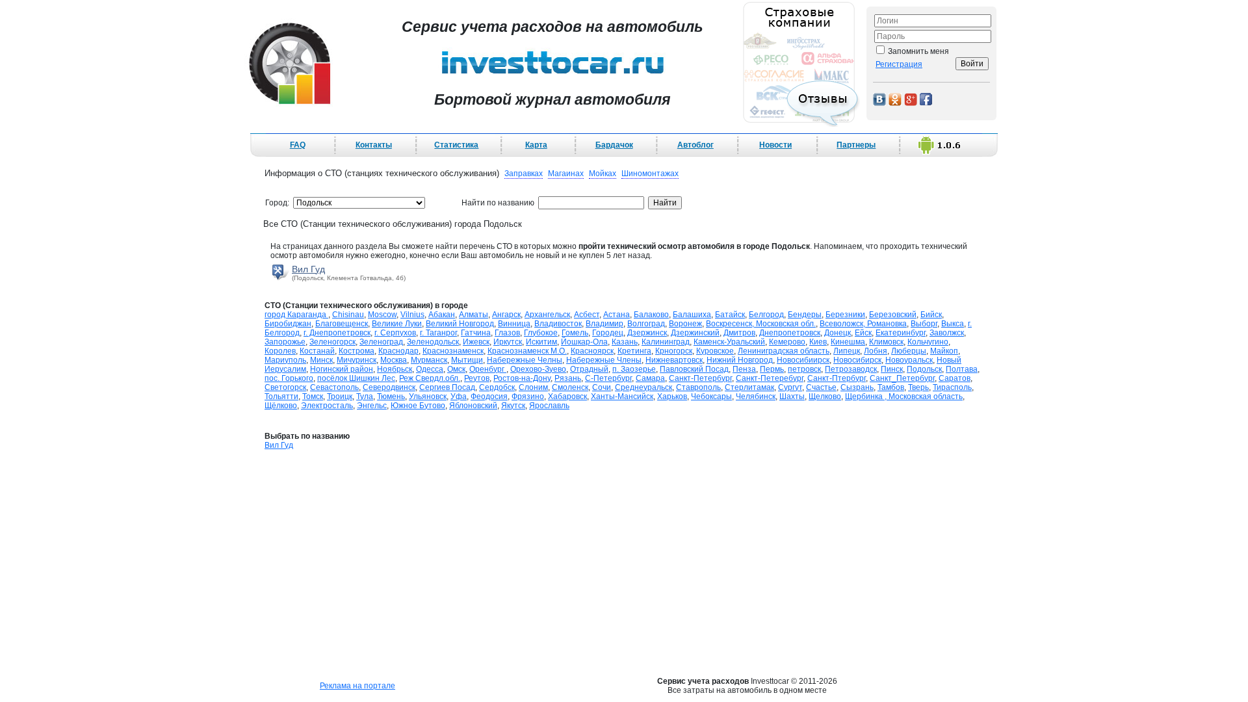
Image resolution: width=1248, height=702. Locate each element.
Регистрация (899, 64)
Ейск (863, 332)
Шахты (792, 396)
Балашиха (692, 314)
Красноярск (592, 351)
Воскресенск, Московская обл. (761, 323)
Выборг (924, 323)
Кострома (356, 351)
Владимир (604, 323)
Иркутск (507, 341)
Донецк (837, 332)
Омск (456, 369)
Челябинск (755, 396)
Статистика (456, 145)
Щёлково (281, 405)
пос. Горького (289, 378)
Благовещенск (341, 323)
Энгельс (372, 405)
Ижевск (476, 341)
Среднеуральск (643, 387)
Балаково (651, 314)
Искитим (541, 341)
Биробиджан (288, 323)
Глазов (507, 332)
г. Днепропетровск (337, 332)
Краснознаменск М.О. (527, 351)
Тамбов (891, 387)
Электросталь (327, 405)
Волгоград (646, 323)
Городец (607, 332)
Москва (393, 360)
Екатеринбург (901, 332)
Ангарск (506, 314)
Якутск (513, 405)
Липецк (846, 351)
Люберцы (908, 351)
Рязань (567, 378)
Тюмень (391, 396)
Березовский (892, 314)
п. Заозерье (634, 369)
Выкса (952, 323)
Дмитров (739, 332)
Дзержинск (647, 332)
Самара (650, 378)
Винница (514, 323)
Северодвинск (389, 387)
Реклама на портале (357, 685)
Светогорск (285, 387)
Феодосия (489, 396)
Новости (775, 145)
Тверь (918, 387)
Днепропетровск (789, 332)
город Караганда (296, 314)
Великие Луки (397, 323)
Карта (536, 145)
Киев (818, 341)
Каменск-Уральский (729, 341)
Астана (616, 314)
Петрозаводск (851, 369)
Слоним (533, 387)
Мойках (602, 173)
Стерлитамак (749, 387)
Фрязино (528, 396)
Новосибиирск (803, 360)
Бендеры (805, 314)
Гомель (575, 332)
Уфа (458, 396)
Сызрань (857, 387)
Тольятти (281, 396)
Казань (625, 341)
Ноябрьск (394, 369)
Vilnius (412, 314)
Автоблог (695, 145)
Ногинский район (341, 369)
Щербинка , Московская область (904, 396)
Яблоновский (473, 405)
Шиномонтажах (650, 173)
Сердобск (497, 387)
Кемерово (787, 341)
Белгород (766, 314)
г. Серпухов (395, 332)
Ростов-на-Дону (522, 378)
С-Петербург (608, 378)
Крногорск (673, 351)
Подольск (924, 369)
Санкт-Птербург (836, 378)
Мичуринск (356, 360)
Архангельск (547, 314)
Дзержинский (695, 332)
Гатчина (476, 332)
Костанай (317, 351)
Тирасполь (952, 387)
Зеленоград (381, 341)
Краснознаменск (453, 351)
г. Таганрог (438, 332)
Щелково (825, 396)
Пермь (772, 369)
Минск (321, 360)
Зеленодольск (433, 341)
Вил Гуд (308, 269)
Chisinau (348, 314)
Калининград (666, 341)
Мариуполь (285, 360)
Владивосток (558, 323)
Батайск (730, 314)
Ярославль (549, 405)
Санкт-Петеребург (769, 378)
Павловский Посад (694, 369)
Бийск (931, 314)
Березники (845, 314)
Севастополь (334, 387)
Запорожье (285, 341)
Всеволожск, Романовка (863, 323)
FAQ (298, 145)
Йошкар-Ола (584, 341)
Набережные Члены (604, 360)
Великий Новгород (460, 323)
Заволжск (947, 332)
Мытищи (467, 360)
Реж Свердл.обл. (429, 378)
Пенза (744, 369)
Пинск (892, 369)
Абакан (441, 314)
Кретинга (634, 351)
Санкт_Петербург (902, 378)
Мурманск (429, 360)
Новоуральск (909, 360)
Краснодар (398, 351)
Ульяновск (428, 396)
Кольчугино (927, 341)
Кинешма (848, 341)
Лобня (875, 351)
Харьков (672, 396)
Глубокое (541, 332)
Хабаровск (567, 396)
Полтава (962, 369)
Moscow (382, 314)
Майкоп (944, 351)
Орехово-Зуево (538, 369)
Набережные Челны (524, 360)
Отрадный (589, 369)
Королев (280, 351)
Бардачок (614, 145)
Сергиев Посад (447, 387)
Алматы (473, 314)
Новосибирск (857, 360)
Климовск (886, 341)
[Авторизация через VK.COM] (879, 98)
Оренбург (487, 369)
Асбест (586, 314)
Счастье (821, 387)
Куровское (715, 351)
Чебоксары (711, 396)
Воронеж (685, 323)
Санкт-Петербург (700, 378)
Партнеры (856, 145)
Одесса (429, 369)
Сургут (790, 387)
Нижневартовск (674, 360)
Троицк (339, 396)
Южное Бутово (418, 405)
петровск (804, 369)
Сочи (601, 387)
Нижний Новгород (740, 360)
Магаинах (566, 173)
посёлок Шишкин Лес (356, 378)
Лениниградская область (783, 351)
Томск (312, 396)
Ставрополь (698, 387)
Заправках (523, 173)
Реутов (476, 378)
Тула (364, 396)
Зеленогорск (332, 341)
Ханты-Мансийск (622, 396)
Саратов (954, 378)
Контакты (374, 145)
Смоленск (570, 387)
